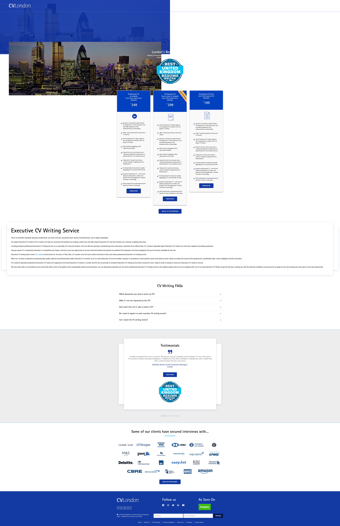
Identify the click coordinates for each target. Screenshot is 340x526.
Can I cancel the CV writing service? (133, 320)
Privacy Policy (156, 522)
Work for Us (180, 522)
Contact (327, 5)
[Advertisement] (170, 25)
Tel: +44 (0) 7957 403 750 (322, 8)
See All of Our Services (170, 211)
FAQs (139, 522)
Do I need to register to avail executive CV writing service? (142, 314)
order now (134, 191)
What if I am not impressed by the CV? (134, 301)
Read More (170, 379)
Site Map (189, 522)
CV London (39, 254)
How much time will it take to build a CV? (136, 307)
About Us (317, 5)
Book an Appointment (303, 5)
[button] (161, 416)
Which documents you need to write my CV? (137, 294)
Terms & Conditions (168, 522)
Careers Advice (199, 522)
